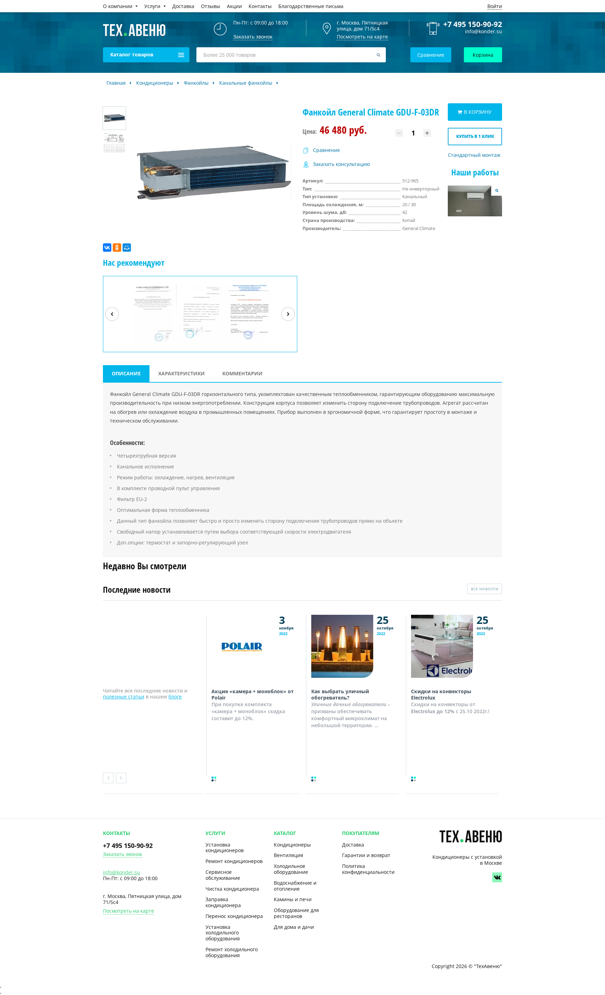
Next (121, 778)
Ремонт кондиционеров (234, 861)
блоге (175, 696)
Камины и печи (293, 899)
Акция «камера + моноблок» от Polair (252, 694)
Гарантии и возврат (366, 855)
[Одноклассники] (117, 247)
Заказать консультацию (341, 164)
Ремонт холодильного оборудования (232, 952)
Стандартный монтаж (474, 155)
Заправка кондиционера (223, 902)
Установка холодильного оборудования (223, 933)
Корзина (483, 54)
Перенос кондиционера (234, 916)
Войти (494, 6)
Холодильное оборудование (291, 869)
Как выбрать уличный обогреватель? (340, 694)
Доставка (353, 844)
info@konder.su (483, 32)
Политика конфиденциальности (368, 869)
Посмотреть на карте (362, 36)
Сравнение (430, 54)
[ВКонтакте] (107, 247)
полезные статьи (123, 696)
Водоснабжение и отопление (295, 885)
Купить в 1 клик (475, 136)
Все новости (485, 588)
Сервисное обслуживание (223, 875)
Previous (108, 778)
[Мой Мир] (127, 247)
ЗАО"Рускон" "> (244, 342)
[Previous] (112, 314)
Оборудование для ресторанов (296, 913)
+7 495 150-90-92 (472, 24)
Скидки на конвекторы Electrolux (441, 694)
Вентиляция (288, 855)
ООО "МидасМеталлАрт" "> (199, 342)
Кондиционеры (292, 844)
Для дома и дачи (294, 927)
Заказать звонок (122, 854)
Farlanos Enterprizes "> (152, 342)
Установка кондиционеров (225, 847)
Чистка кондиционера (232, 888)
